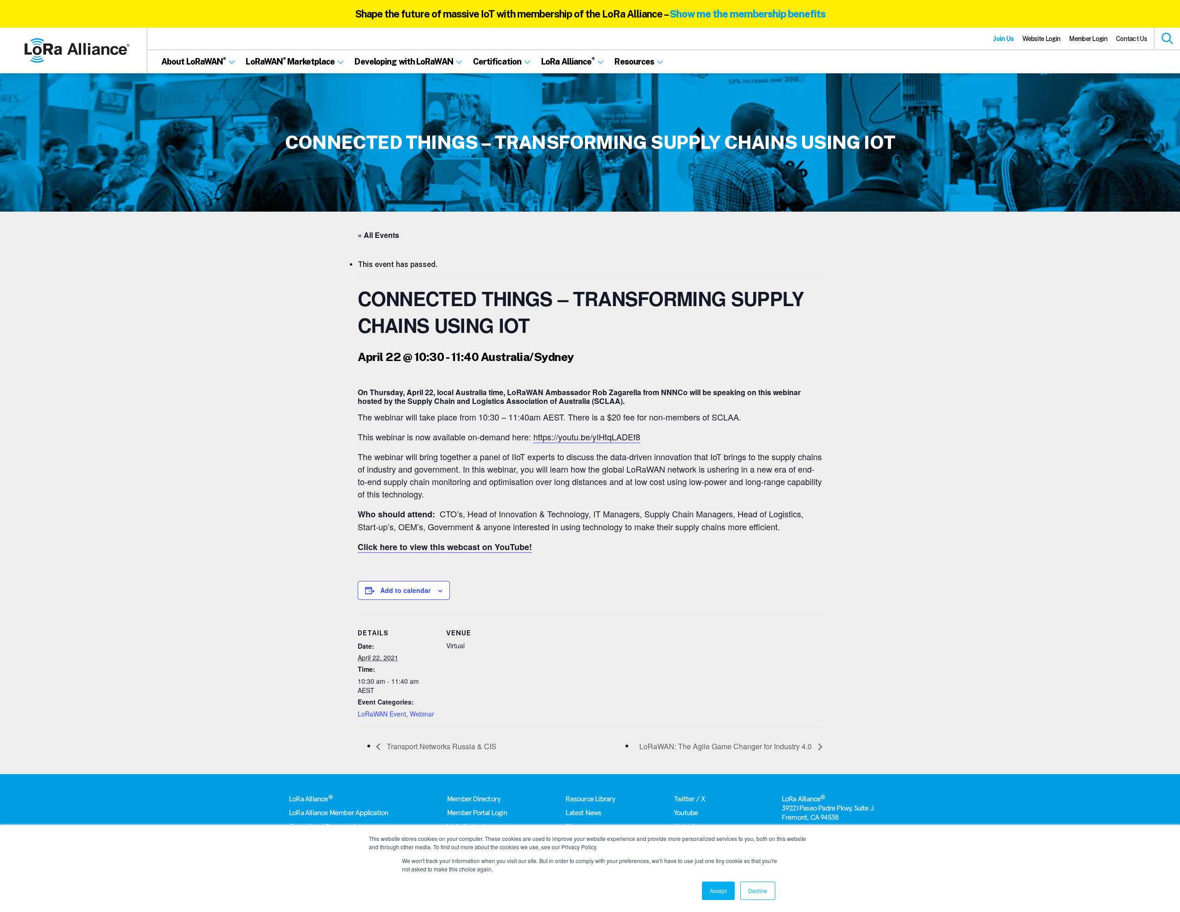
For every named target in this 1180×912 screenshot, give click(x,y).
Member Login (1088, 38)
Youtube (686, 813)
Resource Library (590, 799)
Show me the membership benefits (748, 14)
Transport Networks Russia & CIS (440, 746)
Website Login (1041, 38)
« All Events (378, 235)
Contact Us (1131, 38)
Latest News (583, 813)
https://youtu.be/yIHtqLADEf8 (586, 437)
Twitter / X (689, 799)
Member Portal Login (477, 813)
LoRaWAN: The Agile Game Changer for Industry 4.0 (726, 746)
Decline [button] (757, 890)
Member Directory (473, 799)
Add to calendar (405, 590)
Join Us (1003, 38)
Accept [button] (718, 890)
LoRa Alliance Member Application (338, 813)
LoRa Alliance (311, 799)
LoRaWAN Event (382, 713)
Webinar (422, 713)
